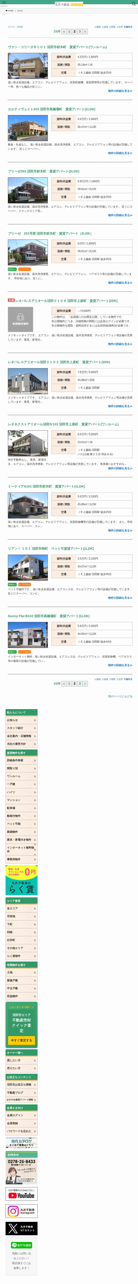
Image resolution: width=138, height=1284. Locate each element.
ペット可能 (14, 823)
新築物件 (12, 831)
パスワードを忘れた (19, 1131)
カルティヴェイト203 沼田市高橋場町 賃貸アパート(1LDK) (51, 109)
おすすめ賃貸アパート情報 (20, 1100)
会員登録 (12, 1123)
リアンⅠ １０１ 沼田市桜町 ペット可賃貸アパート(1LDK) (51, 548)
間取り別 (12, 768)
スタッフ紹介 (15, 728)
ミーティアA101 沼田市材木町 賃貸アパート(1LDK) (46, 486)
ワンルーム (14, 776)
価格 (98, 27)
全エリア (12, 908)
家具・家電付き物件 (19, 839)
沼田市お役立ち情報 (19, 1084)
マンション (14, 800)
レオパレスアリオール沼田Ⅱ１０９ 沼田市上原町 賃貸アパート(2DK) (66, 301)
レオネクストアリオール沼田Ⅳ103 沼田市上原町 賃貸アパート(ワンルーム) (63, 424)
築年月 (129, 27)
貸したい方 (14, 1060)
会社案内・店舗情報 (19, 736)
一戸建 (11, 784)
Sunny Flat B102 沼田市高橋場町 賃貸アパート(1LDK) (49, 616)
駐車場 (11, 808)
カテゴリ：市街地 (15, 27)
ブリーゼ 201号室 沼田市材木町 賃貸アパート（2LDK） (50, 233)
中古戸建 (12, 988)
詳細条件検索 (15, 760)
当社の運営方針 (16, 743)
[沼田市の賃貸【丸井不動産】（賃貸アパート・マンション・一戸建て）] (69, 4)
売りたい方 (14, 1068)
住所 (120, 27)
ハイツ (11, 792)
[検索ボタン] (134, 4)
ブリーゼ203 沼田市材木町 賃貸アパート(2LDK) (43, 171)
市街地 (11, 916)
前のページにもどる (120, 696)
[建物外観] (28, 78)
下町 (9, 924)
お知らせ (12, 720)
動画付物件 (14, 815)
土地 (9, 972)
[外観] (28, 393)
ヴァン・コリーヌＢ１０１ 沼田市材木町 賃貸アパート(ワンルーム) (57, 47)
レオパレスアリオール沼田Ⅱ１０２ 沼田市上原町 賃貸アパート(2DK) (59, 362)
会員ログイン (15, 1115)
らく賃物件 (14, 955)
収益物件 (12, 996)
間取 (113, 27)
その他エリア (15, 948)
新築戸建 (12, 980)
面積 (106, 27)
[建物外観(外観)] (28, 517)
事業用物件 (14, 859)
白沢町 (11, 940)
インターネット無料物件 (20, 849)
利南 (9, 932)
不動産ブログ (15, 1092)
